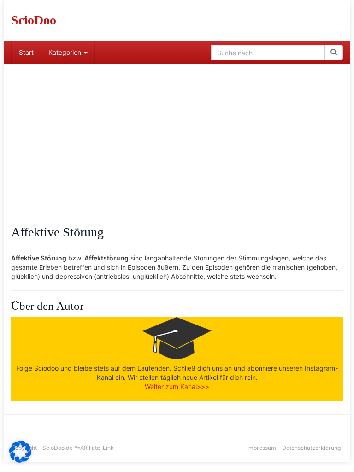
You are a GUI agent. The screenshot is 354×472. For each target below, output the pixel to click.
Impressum (261, 447)
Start (26, 52)
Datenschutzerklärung (311, 447)
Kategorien (65, 52)
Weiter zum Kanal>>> (177, 386)
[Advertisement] (177, 133)
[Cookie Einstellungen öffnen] (20, 460)
